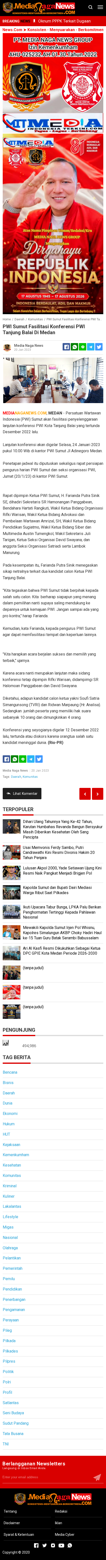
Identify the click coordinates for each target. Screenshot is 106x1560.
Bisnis (8, 1082)
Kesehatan (12, 1165)
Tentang (10, 1511)
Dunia (7, 1103)
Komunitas (30, 777)
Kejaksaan (11, 1144)
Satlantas (11, 1402)
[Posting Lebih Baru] (97, 794)
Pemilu (9, 1278)
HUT (6, 1134)
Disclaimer (12, 1523)
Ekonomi (10, 1113)
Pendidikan (12, 1289)
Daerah (16, 777)
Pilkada (9, 1340)
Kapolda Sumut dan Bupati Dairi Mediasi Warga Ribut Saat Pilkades (57, 890)
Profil (7, 1392)
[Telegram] (90, 346)
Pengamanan (14, 1309)
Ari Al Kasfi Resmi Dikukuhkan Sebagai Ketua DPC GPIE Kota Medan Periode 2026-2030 (61, 951)
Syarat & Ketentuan (19, 1535)
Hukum (9, 1124)
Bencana (10, 1072)
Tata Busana (13, 1433)
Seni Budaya (13, 1413)
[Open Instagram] (53, 1545)
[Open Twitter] (45, 1545)
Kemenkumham (16, 1154)
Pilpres (9, 1361)
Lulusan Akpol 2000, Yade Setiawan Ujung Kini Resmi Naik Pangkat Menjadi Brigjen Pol (62, 871)
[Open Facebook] (36, 1545)
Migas (8, 1227)
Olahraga (10, 1248)
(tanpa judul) (33, 967)
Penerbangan (14, 1299)
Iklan (58, 1523)
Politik (8, 1371)
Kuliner (9, 1196)
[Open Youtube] (61, 1545)
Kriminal (10, 1186)
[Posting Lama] (85, 794)
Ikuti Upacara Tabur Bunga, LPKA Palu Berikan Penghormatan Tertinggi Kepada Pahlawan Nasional (62, 912)
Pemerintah (12, 1268)
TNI (6, 1444)
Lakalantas (12, 1206)
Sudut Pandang (16, 1423)
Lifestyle (10, 1216)
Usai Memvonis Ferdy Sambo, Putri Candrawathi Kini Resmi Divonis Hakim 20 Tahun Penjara (59, 852)
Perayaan (11, 1320)
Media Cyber (64, 1535)
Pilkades (10, 1351)
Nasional (10, 1237)
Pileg (7, 1330)
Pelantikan (12, 1258)
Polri (7, 1382)
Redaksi (61, 1511)
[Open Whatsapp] (70, 1545)
